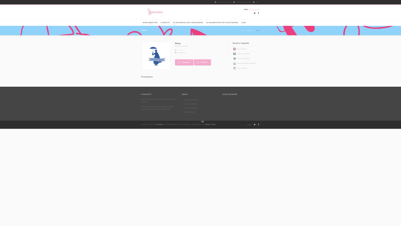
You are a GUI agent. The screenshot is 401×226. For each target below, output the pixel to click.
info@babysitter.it (254, 9)
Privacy (213, 124)
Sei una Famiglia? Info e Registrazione (188, 22)
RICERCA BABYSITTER (150, 22)
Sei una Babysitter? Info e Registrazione (222, 22)
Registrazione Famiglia (224, 2)
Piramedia (159, 124)
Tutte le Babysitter (189, 112)
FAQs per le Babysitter (191, 108)
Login (257, 2)
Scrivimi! (203, 62)
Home (243, 30)
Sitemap (207, 124)
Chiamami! (185, 62)
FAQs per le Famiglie (190, 104)
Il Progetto (165, 22)
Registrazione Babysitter (243, 2)
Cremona (250, 30)
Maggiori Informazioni (191, 100)
